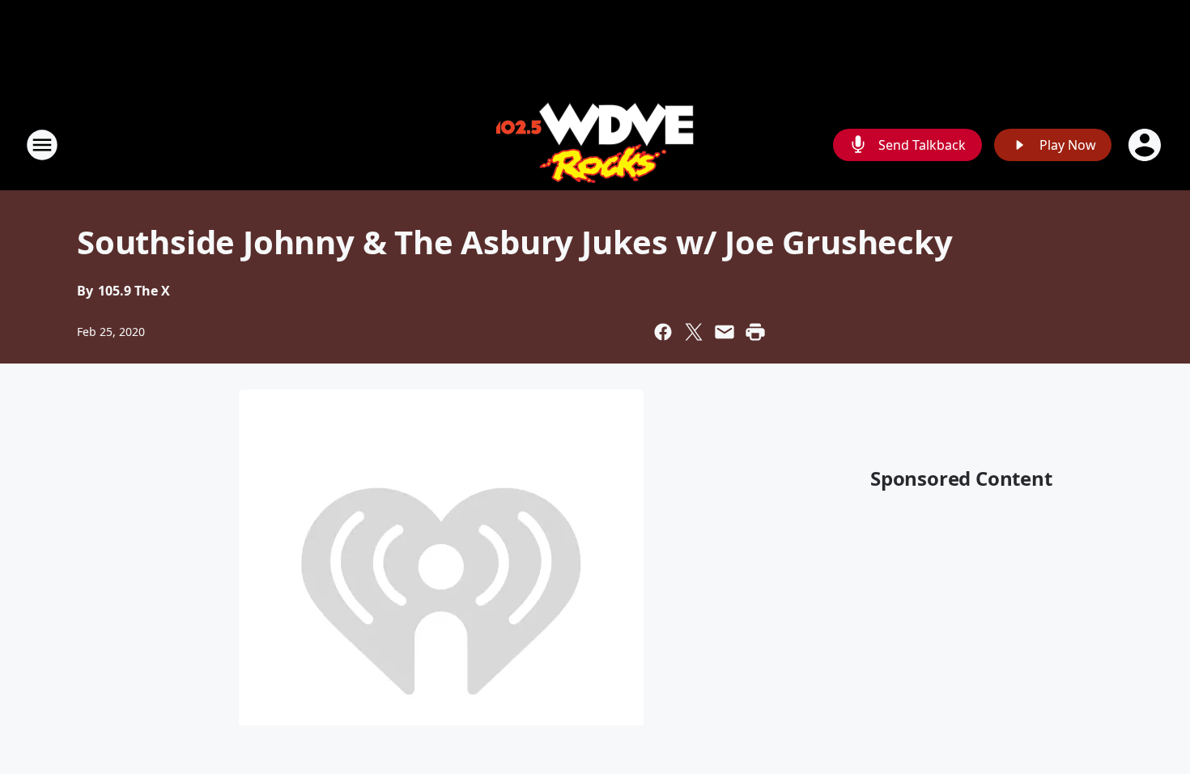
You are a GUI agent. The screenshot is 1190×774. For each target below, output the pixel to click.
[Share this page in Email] (724, 332)
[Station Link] (595, 144)
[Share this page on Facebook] (663, 332)
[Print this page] (755, 332)
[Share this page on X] (693, 332)
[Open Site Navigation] (42, 145)
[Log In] (1146, 145)
